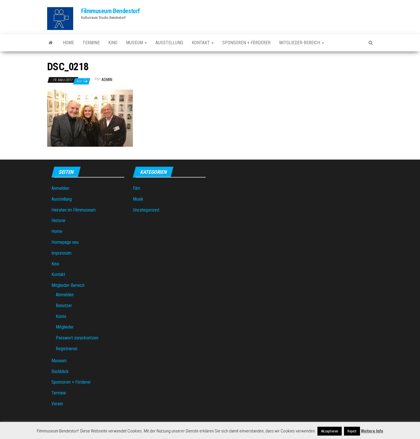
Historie (58, 220)
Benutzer (64, 305)
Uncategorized (146, 210)
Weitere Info (372, 431)
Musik (138, 199)
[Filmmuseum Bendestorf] (51, 42)
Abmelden (65, 294)
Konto (61, 316)
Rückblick (60, 371)
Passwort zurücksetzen (77, 338)
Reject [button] (352, 431)
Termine (91, 42)
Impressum (61, 253)
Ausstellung (169, 42)
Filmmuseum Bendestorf (110, 11)
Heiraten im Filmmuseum (73, 210)
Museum (135, 42)
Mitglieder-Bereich (300, 42)
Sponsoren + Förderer (246, 42)
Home (68, 42)
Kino (112, 42)
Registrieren (66, 348)
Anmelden (60, 188)
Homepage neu (65, 242)
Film (136, 188)
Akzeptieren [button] (329, 431)
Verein (57, 403)
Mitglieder (65, 327)
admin (106, 79)
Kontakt (201, 42)
